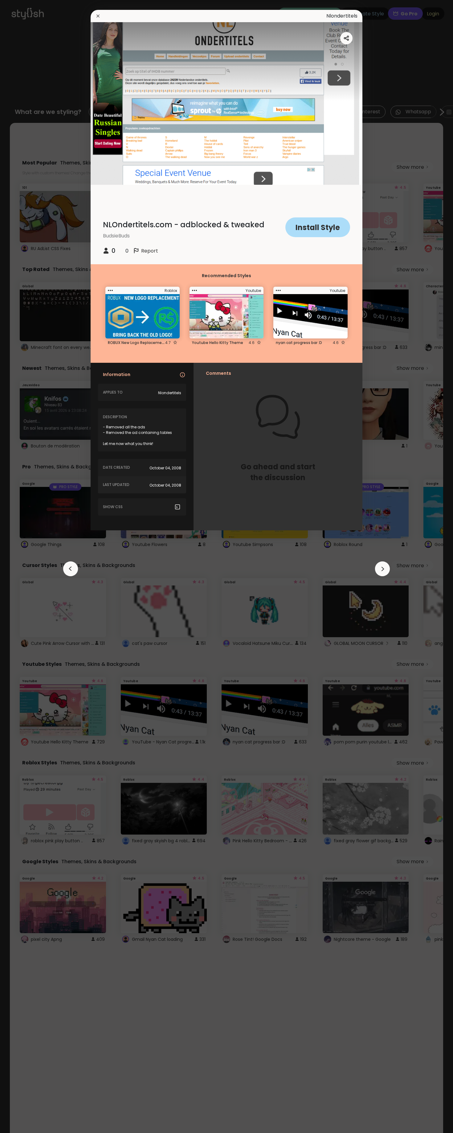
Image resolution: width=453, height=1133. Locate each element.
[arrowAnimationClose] (70, 569)
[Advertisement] (24, 566)
